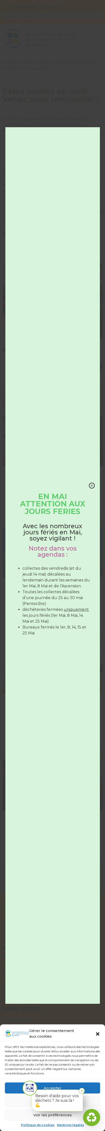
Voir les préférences (52, 1115)
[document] (52, 565)
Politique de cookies (37, 1125)
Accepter (53, 1088)
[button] (97, 1033)
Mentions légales (70, 1125)
